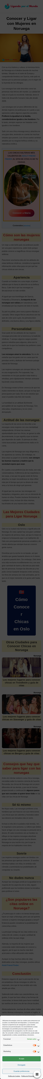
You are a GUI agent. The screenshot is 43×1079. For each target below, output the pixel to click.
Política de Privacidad (28, 1076)
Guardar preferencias (21, 1071)
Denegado (21, 1065)
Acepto (21, 1059)
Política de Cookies (14, 1076)
